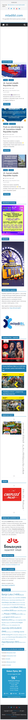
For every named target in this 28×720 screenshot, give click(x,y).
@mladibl (7, 659)
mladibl (12, 88)
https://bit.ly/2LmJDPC (15, 308)
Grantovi (19, 602)
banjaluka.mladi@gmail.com (13, 564)
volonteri (20, 136)
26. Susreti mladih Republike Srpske (10, 84)
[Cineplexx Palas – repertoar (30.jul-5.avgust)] (12, 494)
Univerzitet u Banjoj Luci (19, 634)
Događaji (5, 80)
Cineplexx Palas (12, 597)
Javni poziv (8, 604)
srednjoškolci (15, 625)
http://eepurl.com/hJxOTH (8, 585)
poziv (19, 614)
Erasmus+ (8, 600)
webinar (22, 637)
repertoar (22, 620)
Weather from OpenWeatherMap (14, 696)
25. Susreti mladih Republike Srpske (10, 174)
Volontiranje (12, 123)
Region (15, 620)
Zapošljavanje (10, 641)
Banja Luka (11, 594)
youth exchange (11, 639)
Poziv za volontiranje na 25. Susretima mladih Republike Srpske (13, 129)
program (9, 617)
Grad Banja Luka (8, 602)
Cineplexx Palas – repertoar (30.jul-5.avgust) (23, 501)
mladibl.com (14, 15)
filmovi (21, 600)
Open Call (18, 610)
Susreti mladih (6, 92)
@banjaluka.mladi (11, 652)
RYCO (15, 622)
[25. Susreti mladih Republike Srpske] (14, 161)
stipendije (8, 628)
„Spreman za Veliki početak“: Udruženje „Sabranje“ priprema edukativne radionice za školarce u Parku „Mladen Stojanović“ (23, 456)
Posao (10, 613)
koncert (15, 604)
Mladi (18, 607)
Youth (4, 639)
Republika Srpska (15, 90)
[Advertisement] (14, 46)
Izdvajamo (11, 80)
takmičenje (9, 631)
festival (15, 600)
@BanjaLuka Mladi (11, 662)
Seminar (8, 625)
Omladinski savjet (8, 90)
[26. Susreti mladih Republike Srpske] (14, 70)
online (9, 610)
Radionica (7, 620)
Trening (9, 634)
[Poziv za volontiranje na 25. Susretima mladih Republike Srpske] (14, 114)
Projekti (17, 617)
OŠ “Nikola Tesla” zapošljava (15, 5)
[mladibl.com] (3, 24)
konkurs (8, 607)
